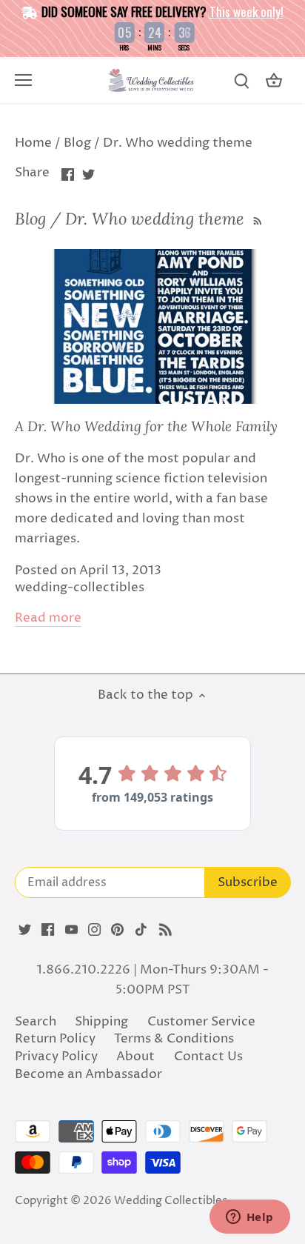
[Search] (241, 81)
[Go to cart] (274, 81)
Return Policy (55, 1039)
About (135, 1056)
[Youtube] (71, 930)
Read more (48, 618)
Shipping (101, 1022)
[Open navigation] (23, 80)
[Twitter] (25, 930)
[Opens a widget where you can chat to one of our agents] (249, 1218)
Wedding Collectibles (170, 1200)
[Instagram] (94, 930)
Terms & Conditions (174, 1039)
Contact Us (208, 1056)
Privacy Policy (56, 1056)
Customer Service (201, 1022)
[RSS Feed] (256, 218)
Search (35, 1022)
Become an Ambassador (88, 1074)
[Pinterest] (117, 930)
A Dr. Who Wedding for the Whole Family (146, 426)
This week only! (247, 11)
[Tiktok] (141, 930)
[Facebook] (47, 930)
